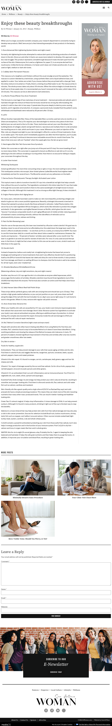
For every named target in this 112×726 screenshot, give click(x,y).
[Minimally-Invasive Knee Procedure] (28, 477)
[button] (104, 7)
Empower (45, 690)
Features (35, 690)
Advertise (42, 720)
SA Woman (14, 36)
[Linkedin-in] (82, 1)
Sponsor (33, 720)
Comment (5, 561)
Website (4, 607)
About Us (14, 720)
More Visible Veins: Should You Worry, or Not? (28, 539)
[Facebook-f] (78, 1)
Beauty (20, 14)
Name (4, 589)
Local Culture (56, 690)
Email (3, 598)
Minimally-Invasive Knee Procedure (28, 497)
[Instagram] (73, 1)
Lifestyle (67, 690)
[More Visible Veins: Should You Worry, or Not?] (28, 519)
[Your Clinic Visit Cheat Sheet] (84, 477)
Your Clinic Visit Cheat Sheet (84, 497)
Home (4, 14)
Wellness (12, 14)
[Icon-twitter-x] (86, 1)
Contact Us (24, 720)
